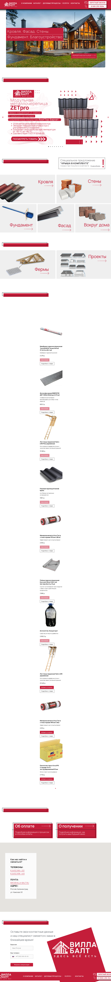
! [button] (103, 163)
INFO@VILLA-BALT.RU (19, 883)
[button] (97, 2)
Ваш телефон (14, 953)
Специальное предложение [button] (77, 160)
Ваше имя (13, 945)
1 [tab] (56, 789)
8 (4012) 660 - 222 (17, 870)
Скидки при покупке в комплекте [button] (74, 166)
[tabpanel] (55, 552)
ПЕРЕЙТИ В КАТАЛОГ (81, 55)
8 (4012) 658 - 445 (17, 873)
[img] (11, 4)
